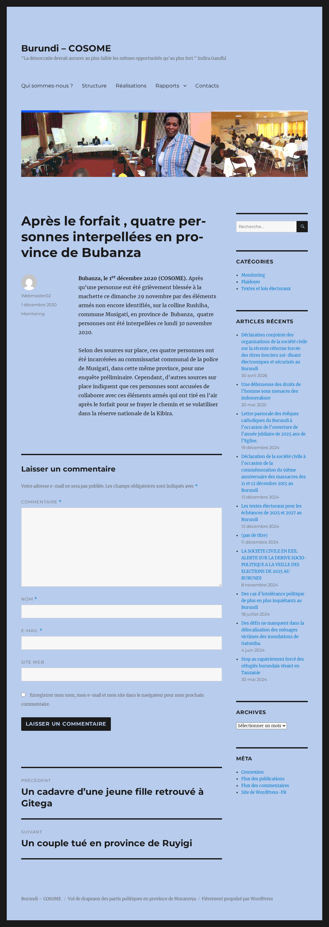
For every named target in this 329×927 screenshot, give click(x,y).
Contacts (207, 86)
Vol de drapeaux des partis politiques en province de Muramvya (132, 899)
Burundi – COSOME (66, 48)
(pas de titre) (254, 535)
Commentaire (41, 502)
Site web (32, 662)
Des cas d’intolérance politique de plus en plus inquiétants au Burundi (272, 600)
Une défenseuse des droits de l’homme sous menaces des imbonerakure (271, 391)
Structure (94, 86)
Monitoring (33, 313)
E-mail (31, 630)
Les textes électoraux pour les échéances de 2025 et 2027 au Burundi (271, 512)
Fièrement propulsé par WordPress (237, 899)
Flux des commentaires (265, 785)
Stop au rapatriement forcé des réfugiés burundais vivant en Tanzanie (272, 665)
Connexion (252, 772)
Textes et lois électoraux (266, 288)
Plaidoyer (250, 282)
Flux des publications (263, 779)
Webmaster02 (36, 295)
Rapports (167, 86)
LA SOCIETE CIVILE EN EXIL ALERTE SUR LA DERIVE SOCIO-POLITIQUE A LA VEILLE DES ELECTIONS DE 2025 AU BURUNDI (274, 564)
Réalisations (131, 86)
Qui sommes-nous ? (47, 86)
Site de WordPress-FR (263, 792)
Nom (29, 599)
